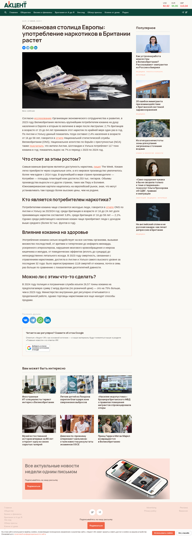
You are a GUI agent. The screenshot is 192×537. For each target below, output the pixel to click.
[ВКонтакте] (24, 47)
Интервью (140, 75)
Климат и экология (145, 153)
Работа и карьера (154, 71)
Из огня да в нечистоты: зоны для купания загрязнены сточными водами (150, 144)
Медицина (140, 71)
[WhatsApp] (31, 47)
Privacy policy (150, 511)
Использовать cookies (163, 533)
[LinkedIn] (35, 47)
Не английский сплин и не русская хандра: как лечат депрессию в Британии (151, 227)
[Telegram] (28, 47)
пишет (97, 166)
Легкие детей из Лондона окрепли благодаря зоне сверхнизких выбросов (75, 399)
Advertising (151, 507)
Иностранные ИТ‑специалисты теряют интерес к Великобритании (38, 399)
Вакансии (183, 511)
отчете (59, 138)
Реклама (184, 507)
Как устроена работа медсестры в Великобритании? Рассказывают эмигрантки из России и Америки (152, 62)
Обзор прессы (95, 12)
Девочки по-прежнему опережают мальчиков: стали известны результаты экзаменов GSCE (76, 440)
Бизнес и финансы (43, 12)
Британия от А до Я (64, 12)
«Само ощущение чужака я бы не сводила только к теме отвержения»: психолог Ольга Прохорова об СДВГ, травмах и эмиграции (152, 186)
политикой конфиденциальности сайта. (30, 534)
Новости (159, 153)
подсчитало (36, 145)
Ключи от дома (112, 12)
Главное (14, 12)
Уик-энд (81, 12)
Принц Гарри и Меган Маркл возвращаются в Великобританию (114, 438)
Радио (125, 12)
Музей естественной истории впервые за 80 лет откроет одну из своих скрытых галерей (37, 440)
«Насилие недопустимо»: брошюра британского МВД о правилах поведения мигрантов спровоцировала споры (114, 402)
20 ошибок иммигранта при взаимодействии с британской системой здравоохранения (150, 105)
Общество (26, 12)
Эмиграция (141, 198)
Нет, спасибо (184, 533)
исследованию (43, 118)
